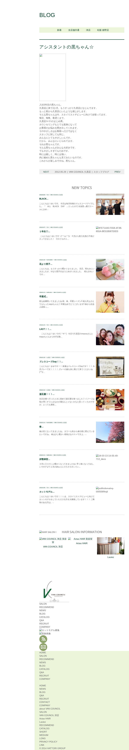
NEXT (46, 172)
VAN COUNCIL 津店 (53, 546)
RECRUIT (44, 623)
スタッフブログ (101, 172)
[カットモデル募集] (49, 630)
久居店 (48, 357)
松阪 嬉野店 (103, 30)
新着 (59, 30)
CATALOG (44, 617)
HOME (42, 652)
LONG (42, 738)
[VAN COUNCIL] (54, 596)
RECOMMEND (46, 607)
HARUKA (49, 292)
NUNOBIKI (50, 260)
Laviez (110, 557)
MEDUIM (43, 735)
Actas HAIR (81, 543)
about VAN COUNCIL (49, 708)
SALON (43, 604)
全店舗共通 (73, 30)
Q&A (41, 620)
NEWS (42, 610)
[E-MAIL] (43, 649)
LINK (41, 745)
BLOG (42, 613)
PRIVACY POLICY (48, 741)
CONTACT (44, 702)
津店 (88, 30)
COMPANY (44, 627)
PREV (117, 172)
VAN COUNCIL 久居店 (80, 172)
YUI (48, 195)
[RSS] (43, 641)
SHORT (43, 732)
